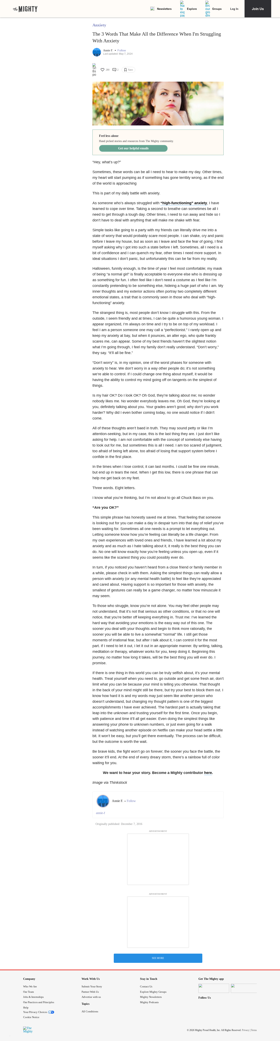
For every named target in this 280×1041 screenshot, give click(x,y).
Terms (254, 1030)
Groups (217, 9)
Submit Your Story (92, 986)
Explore (192, 9)
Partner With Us (90, 991)
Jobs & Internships (33, 996)
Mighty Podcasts (149, 1002)
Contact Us (146, 986)
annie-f (100, 813)
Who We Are (30, 986)
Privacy (245, 1030)
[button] (121, 50)
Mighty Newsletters (151, 996)
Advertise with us (91, 996)
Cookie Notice (31, 1017)
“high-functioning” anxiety (183, 203)
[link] (25, 8)
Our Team (28, 991)
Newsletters (164, 9)
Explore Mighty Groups (153, 991)
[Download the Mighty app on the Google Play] (246, 988)
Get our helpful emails (133, 148)
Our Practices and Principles (38, 1002)
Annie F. (108, 50)
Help (25, 1007)
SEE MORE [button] (158, 958)
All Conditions (90, 1011)
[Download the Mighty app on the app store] (213, 988)
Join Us (258, 8)
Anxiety (99, 25)
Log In (234, 9)
